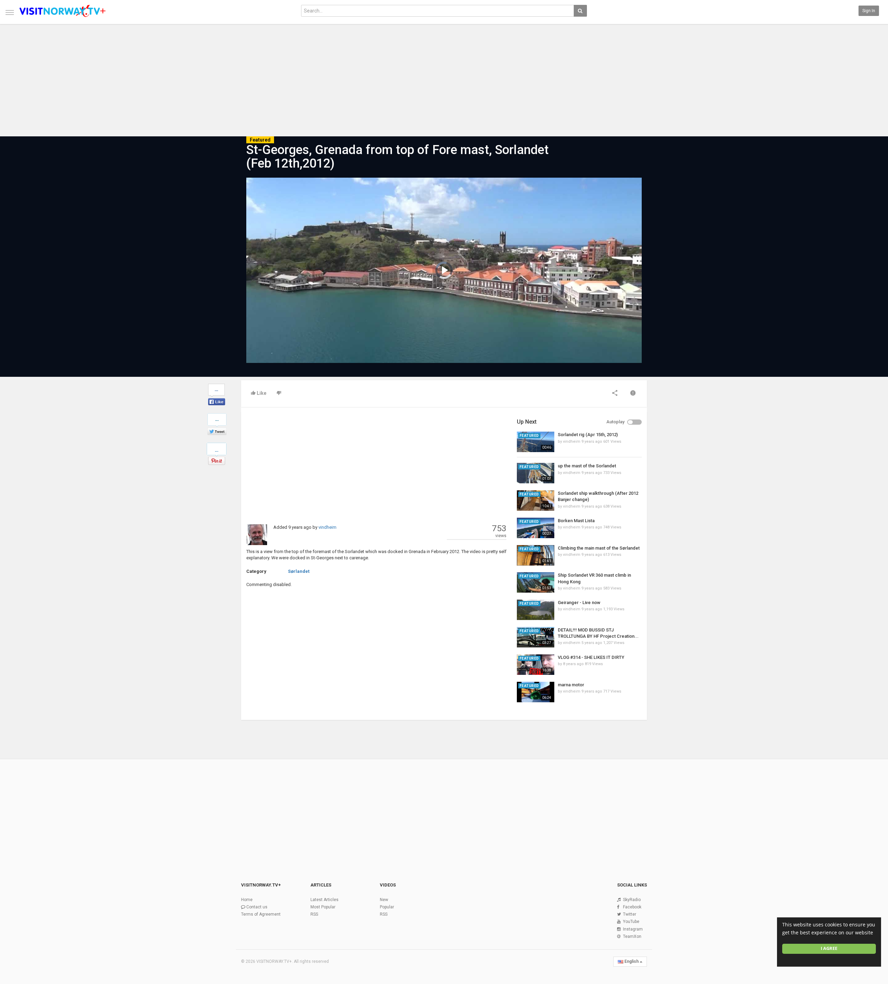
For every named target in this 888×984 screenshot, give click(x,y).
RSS (314, 914)
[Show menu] (9, 12)
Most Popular (322, 907)
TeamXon (632, 936)
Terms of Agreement (261, 914)
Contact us (256, 907)
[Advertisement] (444, 77)
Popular (387, 907)
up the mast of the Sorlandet (587, 465)
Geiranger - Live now (579, 602)
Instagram (633, 929)
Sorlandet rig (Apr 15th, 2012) (588, 434)
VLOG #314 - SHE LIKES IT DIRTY (591, 657)
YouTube (631, 921)
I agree (829, 948)
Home (247, 899)
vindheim (327, 527)
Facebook (632, 907)
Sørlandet (298, 571)
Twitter (629, 914)
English (631, 961)
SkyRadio (632, 899)
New (384, 899)
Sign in (868, 10)
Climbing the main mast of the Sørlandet (599, 548)
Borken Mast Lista (576, 520)
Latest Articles (324, 899)
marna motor (571, 684)
